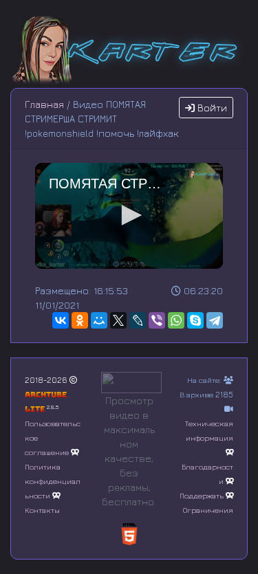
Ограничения (208, 509)
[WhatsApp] (176, 320)
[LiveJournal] (137, 320)
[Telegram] (214, 320)
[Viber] (157, 320)
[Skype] (195, 320)
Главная (44, 104)
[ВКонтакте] (60, 320)
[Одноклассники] (80, 320)
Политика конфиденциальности (52, 481)
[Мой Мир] (99, 320)
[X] (118, 320)
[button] (129, 215)
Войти (211, 107)
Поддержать (202, 495)
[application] (129, 216)
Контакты (42, 509)
